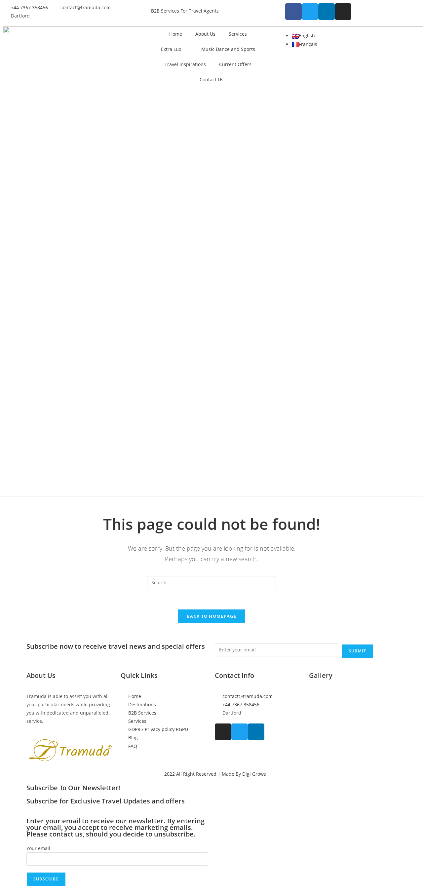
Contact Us (211, 79)
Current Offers (235, 64)
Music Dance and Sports (228, 49)
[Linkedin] (326, 11)
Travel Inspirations (185, 64)
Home (175, 34)
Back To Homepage (211, 616)
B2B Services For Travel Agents (185, 11)
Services (238, 34)
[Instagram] (343, 11)
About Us (205, 34)
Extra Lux (171, 49)
